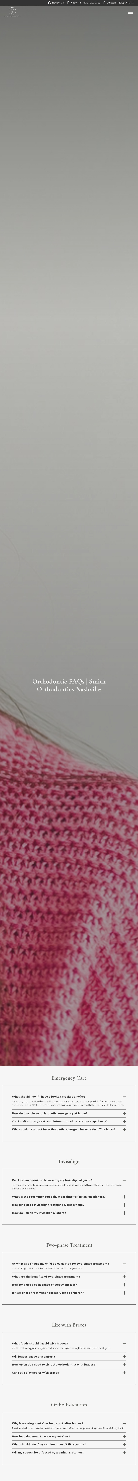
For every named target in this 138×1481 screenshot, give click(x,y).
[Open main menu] (130, 12)
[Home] (12, 12)
